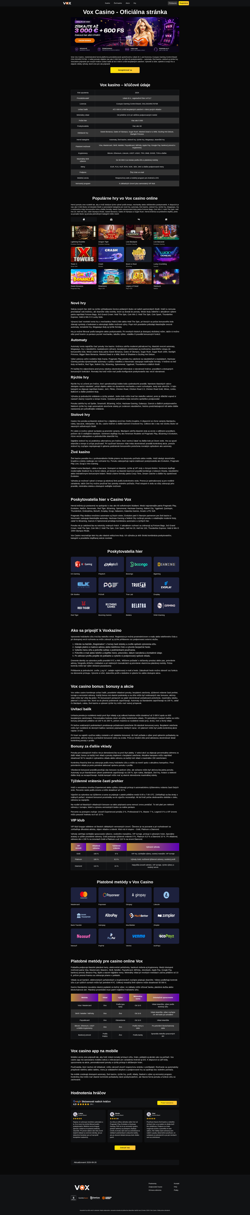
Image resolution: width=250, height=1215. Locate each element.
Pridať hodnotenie (167, 1103)
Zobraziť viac (125, 1147)
